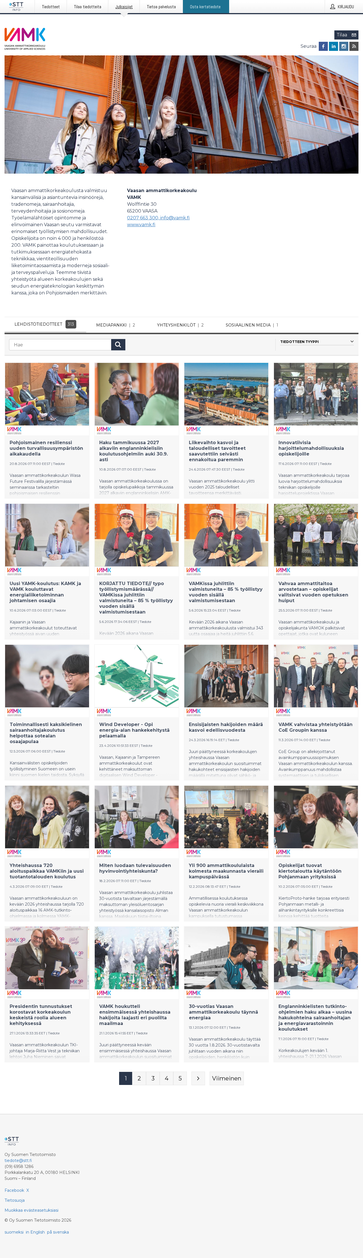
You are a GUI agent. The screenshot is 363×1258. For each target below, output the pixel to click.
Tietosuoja (15, 1200)
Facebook (14, 1190)
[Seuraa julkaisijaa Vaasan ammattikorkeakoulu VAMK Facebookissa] (323, 46)
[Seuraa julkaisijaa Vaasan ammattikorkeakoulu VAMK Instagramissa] (343, 46)
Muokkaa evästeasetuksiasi (31, 1210)
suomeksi (14, 1232)
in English (35, 1232)
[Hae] (118, 344)
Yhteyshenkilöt (180, 325)
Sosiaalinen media (252, 325)
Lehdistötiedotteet (44, 324)
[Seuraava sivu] (198, 1078)
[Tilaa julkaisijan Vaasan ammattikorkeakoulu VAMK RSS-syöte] (353, 46)
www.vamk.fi (141, 224)
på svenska (58, 1232)
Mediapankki (115, 325)
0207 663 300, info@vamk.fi (158, 218)
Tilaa (342, 35)
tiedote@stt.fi (18, 1160)
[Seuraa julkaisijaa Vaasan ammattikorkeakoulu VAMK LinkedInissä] (333, 46)
